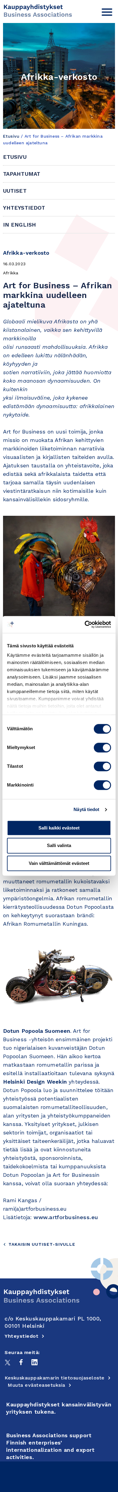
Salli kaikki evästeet (59, 827)
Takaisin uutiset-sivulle (41, 1244)
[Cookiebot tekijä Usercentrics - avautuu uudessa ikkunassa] (85, 624)
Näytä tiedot (86, 809)
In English (19, 224)
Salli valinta (59, 845)
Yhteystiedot (24, 207)
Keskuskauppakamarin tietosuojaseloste (55, 1378)
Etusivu (11, 136)
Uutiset (15, 191)
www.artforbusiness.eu (66, 1217)
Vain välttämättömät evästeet (59, 863)
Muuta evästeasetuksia (36, 1385)
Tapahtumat (21, 174)
